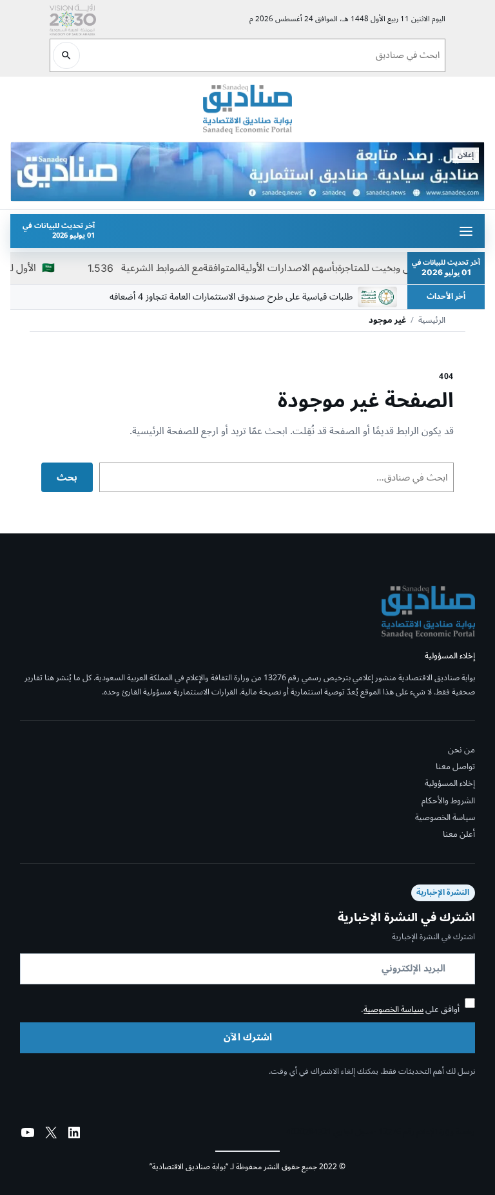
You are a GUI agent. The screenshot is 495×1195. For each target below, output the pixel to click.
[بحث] (66, 55)
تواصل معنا (455, 766)
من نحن (461, 749)
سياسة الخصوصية (445, 817)
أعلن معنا (459, 834)
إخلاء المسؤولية (450, 783)
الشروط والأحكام (448, 800)
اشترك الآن (248, 1037)
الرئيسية (431, 320)
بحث (67, 478)
